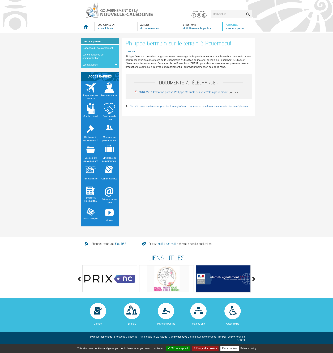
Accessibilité (232, 323)
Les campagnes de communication (93, 56)
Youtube (199, 15)
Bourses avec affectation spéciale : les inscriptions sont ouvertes (220, 106)
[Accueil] (119, 10)
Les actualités (90, 64)
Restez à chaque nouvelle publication (180, 244)
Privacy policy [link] (248, 348)
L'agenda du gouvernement (98, 48)
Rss (204, 15)
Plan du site (198, 323)
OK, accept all (179, 348)
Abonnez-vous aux (109, 244)
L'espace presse (92, 41)
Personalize (229, 348)
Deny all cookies (206, 348)
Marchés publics (166, 323)
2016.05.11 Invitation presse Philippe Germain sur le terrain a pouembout (183, 92)
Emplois (131, 323)
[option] (109, 278)
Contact (98, 323)
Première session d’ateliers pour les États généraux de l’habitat (158, 106)
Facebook (193, 15)
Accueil (87, 27)
